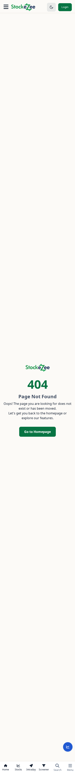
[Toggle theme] (51, 7)
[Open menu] (6, 7)
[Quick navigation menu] (68, 747)
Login (65, 7)
